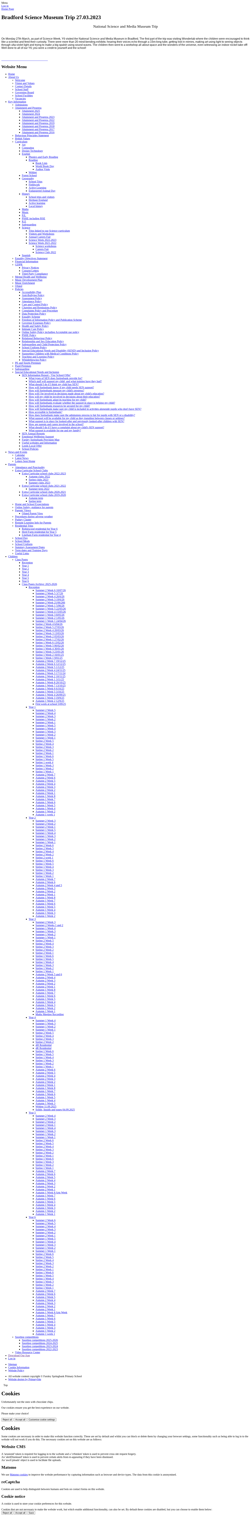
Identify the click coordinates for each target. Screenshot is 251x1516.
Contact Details (23, 86)
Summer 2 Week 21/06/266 (50, 602)
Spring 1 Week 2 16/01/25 (50, 654)
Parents (12, 464)
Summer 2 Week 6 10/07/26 (51, 590)
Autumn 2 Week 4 (45, 783)
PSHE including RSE (33, 218)
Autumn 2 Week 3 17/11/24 (50, 673)
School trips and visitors (41, 196)
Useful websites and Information (39, 442)
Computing (28, 147)
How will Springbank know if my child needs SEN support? (61, 387)
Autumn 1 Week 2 (45, 811)
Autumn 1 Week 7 (45, 799)
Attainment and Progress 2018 (38, 126)
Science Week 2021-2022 (42, 243)
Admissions (21, 104)
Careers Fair (42, 249)
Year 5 (25, 578)
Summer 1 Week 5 (45, 725)
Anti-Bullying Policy (33, 295)
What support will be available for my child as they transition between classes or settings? (77, 418)
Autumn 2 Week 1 (45, 793)
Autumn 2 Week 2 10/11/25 (50, 676)
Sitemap (12, 1364)
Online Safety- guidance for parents (34, 507)
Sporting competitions (27, 1337)
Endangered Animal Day (42, 190)
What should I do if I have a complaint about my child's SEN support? (66, 427)
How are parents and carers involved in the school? (56, 424)
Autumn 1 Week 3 (45, 912)
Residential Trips (24, 525)
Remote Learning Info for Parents (33, 522)
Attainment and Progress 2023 (38, 117)
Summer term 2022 (39, 488)
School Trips (35, 181)
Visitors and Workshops (41, 233)
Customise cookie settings (42, 1419)
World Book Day (45, 166)
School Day (21, 538)
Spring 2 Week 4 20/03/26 (50, 630)
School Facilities (24, 95)
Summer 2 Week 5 (45, 710)
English (26, 153)
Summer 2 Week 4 (45, 713)
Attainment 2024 (31, 114)
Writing (33, 172)
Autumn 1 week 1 (45, 814)
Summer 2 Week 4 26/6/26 (50, 596)
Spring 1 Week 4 (45, 866)
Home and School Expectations (32, 504)
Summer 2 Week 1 (45, 722)
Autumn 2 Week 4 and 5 (49, 885)
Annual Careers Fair (40, 236)
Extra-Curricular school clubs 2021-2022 (44, 485)
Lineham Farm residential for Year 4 (41, 535)
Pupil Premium (23, 365)
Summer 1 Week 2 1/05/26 (50, 617)
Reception (27, 562)
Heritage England (38, 200)
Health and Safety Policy (35, 326)
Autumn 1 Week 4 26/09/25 (51, 694)
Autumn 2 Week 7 (45, 774)
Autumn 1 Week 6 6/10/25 (50, 688)
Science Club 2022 (46, 252)
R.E (24, 221)
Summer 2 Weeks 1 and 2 (49, 925)
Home (11, 74)
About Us (13, 77)
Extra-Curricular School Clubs (31, 470)
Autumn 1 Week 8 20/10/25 (51, 682)
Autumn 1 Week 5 (45, 805)
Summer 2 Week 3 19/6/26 (50, 599)
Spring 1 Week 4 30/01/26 (50, 648)
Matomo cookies (19, 1474)
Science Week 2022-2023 (42, 239)
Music (25, 212)
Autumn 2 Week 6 (45, 777)
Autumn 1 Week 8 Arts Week (51, 1192)
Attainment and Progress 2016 (38, 132)
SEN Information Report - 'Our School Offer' (46, 375)
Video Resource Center (27, 1352)
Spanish (26, 255)
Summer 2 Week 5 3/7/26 (49, 593)
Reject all (7, 1419)
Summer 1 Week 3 (45, 731)
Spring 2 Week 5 (45, 740)
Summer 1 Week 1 (45, 737)
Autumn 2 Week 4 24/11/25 (50, 670)
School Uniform (23, 544)
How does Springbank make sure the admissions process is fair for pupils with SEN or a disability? (82, 415)
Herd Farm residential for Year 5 (39, 531)
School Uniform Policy (34, 347)
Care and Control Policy (35, 304)
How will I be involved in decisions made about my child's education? (66, 393)
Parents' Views (23, 510)
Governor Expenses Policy (36, 322)
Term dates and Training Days (31, 550)
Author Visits (43, 169)
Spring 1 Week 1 (45, 771)
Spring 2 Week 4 (45, 743)
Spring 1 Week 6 (45, 756)
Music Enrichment (25, 283)
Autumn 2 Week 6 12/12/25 (51, 664)
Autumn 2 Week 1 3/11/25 (50, 679)
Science (26, 227)
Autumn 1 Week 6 (45, 802)
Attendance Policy (32, 301)
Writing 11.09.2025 (46, 1106)
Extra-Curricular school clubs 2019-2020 (44, 495)
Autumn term (36, 498)
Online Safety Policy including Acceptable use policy (50, 332)
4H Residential (44, 1045)
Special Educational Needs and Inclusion (37, 372)
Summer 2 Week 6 (45, 1220)
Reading (33, 160)
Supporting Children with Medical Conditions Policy (50, 353)
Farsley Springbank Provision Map (40, 439)
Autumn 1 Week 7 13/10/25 (51, 685)
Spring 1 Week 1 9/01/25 (49, 657)
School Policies (30, 448)
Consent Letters (30, 270)
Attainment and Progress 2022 (38, 120)
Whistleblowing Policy (34, 359)
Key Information (17, 101)
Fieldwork (34, 184)
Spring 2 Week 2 (45, 750)
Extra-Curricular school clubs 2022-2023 (44, 473)
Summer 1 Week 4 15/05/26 (51, 611)
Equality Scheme (31, 316)
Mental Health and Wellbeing (31, 276)
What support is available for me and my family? (55, 430)
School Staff (21, 89)
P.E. (24, 215)
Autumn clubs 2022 (39, 476)
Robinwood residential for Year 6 (40, 528)
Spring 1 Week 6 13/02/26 (50, 642)
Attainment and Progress (28, 107)
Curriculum (21, 141)
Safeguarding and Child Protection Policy (44, 344)
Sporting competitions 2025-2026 (40, 1340)
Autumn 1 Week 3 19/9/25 (50, 697)
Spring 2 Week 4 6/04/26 (49, 624)
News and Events (17, 452)
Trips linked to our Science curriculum (49, 230)
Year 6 (25, 581)
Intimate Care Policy (33, 329)
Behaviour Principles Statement (32, 135)
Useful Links (22, 553)
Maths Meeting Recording (50, 1014)
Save (31, 1513)
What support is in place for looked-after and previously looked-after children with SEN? (76, 421)
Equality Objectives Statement (31, 258)
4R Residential (43, 1048)
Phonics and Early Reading (43, 157)
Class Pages (21, 559)
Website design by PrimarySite (24, 1379)
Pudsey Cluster (23, 519)
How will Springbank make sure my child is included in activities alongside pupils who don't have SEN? (85, 409)
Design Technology (32, 150)
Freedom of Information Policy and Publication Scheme (52, 319)
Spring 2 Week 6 (45, 845)
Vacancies (20, 98)
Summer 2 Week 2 (45, 823)
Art (23, 144)
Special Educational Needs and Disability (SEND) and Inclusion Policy (60, 350)
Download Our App (19, 1355)
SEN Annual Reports (33, 433)
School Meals (22, 541)
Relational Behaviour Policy (37, 338)
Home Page (7, 9)
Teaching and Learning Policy (38, 356)
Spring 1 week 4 (44, 762)
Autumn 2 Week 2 (45, 790)
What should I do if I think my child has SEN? (54, 384)
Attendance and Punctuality (30, 467)
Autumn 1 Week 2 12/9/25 (50, 700)
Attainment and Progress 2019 (38, 123)
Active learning (37, 203)
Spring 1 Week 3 (45, 765)
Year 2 (25, 568)
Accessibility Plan (31, 292)
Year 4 (25, 574)
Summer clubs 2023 (39, 482)
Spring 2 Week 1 (45, 753)
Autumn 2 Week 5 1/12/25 (50, 667)
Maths (25, 209)
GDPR (19, 264)
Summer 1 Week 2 (45, 719)
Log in (5, 5)
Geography (28, 178)
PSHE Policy (29, 335)
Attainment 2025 (31, 110)
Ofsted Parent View (32, 513)
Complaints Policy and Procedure (40, 310)
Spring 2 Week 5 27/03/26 (50, 627)
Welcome (20, 80)
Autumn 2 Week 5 (45, 780)
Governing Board (24, 92)
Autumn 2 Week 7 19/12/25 (51, 660)
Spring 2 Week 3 (45, 747)
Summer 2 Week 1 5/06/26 (50, 605)
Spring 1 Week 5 (45, 759)
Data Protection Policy (34, 313)
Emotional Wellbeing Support (38, 436)
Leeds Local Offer (32, 445)
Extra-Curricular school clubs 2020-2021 (44, 491)
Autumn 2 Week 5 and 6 (49, 974)
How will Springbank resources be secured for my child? (59, 405)
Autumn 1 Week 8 (45, 796)
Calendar (20, 455)
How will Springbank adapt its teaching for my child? (57, 399)
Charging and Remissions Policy (39, 307)
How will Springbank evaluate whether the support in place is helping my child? (72, 402)
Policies (19, 289)
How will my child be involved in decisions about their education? (64, 396)
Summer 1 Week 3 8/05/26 (50, 614)
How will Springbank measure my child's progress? (56, 390)
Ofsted (18, 286)
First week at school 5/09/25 (51, 704)
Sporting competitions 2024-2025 (40, 1343)
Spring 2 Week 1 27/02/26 (50, 639)
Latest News (22, 458)
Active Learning (37, 187)
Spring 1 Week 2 (45, 768)
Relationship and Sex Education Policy (43, 341)
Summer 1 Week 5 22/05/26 (51, 608)
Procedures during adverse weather (34, 516)
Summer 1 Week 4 (45, 728)
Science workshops (46, 246)
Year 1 (25, 565)
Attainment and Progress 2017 (38, 129)
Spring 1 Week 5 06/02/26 (50, 645)
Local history (36, 206)
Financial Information (26, 261)
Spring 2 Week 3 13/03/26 (50, 633)
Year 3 (25, 571)
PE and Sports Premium (28, 362)
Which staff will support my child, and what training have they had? (65, 381)
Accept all (20, 1419)
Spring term (35, 501)
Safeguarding (29, 224)
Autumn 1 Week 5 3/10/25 (50, 691)
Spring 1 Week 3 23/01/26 (50, 651)
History (26, 193)
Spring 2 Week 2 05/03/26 (50, 636)
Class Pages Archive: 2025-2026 (39, 584)
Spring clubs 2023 (38, 479)
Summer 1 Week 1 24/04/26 (51, 621)
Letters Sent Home (25, 461)
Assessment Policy (32, 298)
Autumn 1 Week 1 (45, 1011)
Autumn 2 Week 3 (45, 786)
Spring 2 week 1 (44, 857)
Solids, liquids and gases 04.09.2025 (55, 1109)
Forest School (29, 175)
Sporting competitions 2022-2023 (40, 1349)
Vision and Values (24, 83)
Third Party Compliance (35, 273)
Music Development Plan (28, 279)
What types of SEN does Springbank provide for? (55, 378)
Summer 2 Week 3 (45, 716)
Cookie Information (18, 1367)
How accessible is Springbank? (45, 412)
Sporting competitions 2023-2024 (40, 1346)
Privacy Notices (30, 267)
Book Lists (41, 163)
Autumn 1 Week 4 (45, 808)
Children (13, 556)
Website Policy (16, 1370)
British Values (22, 138)
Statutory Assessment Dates (30, 547)
